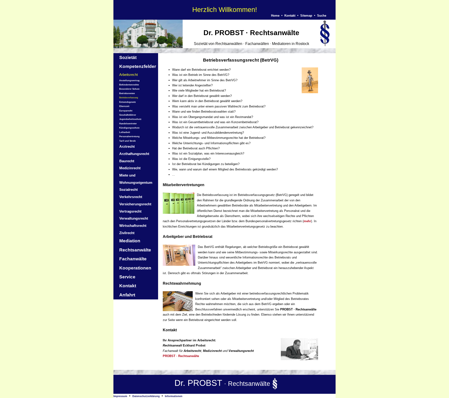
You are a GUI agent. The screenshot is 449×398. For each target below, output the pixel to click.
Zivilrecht (126, 233)
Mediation (129, 240)
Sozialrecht (128, 190)
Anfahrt (127, 294)
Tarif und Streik (127, 141)
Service (127, 276)
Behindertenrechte (129, 85)
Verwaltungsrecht (133, 218)
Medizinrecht (130, 168)
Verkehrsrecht (130, 197)
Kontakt (289, 15)
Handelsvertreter (128, 123)
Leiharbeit (124, 132)
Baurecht (126, 161)
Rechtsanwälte (135, 249)
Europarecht (125, 111)
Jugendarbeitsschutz (130, 119)
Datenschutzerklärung (146, 396)
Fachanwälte (133, 258)
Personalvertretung (129, 136)
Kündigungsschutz (129, 128)
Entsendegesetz (127, 102)
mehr (307, 221)
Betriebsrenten (127, 93)
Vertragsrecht (130, 211)
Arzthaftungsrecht (134, 154)
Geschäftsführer (127, 115)
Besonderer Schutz (129, 89)
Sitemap (306, 15)
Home (275, 15)
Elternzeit (124, 106)
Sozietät (128, 57)
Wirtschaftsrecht (132, 226)
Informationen (173, 396)
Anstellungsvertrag (129, 80)
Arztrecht (127, 146)
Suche (321, 15)
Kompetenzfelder (137, 66)
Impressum (120, 396)
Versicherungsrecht (135, 204)
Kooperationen (135, 267)
